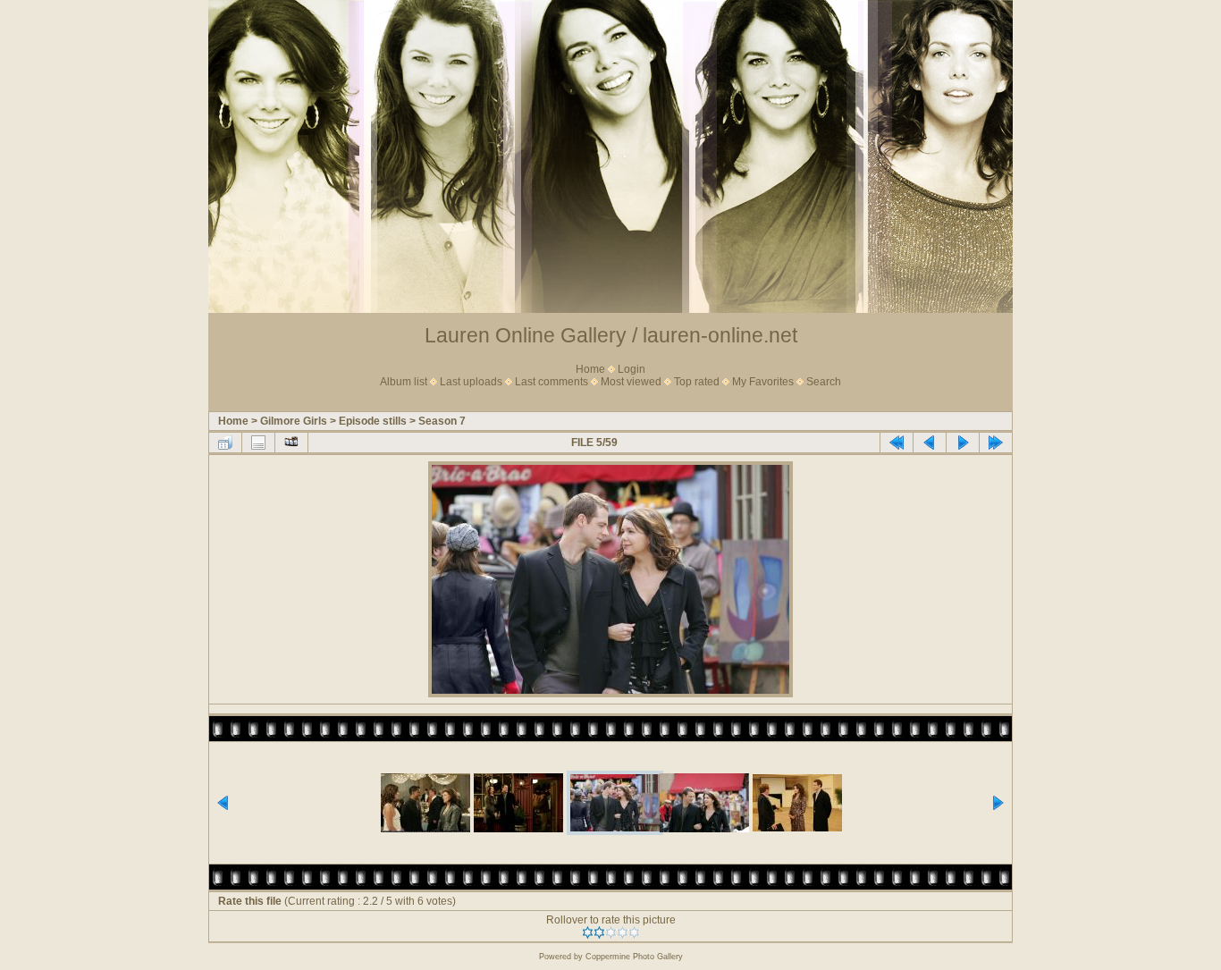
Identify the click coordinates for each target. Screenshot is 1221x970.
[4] (622, 932)
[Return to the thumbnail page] (225, 442)
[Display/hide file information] (258, 442)
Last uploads (471, 381)
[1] (588, 932)
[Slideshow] (291, 442)
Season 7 (442, 421)
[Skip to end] (996, 442)
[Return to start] (896, 442)
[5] (634, 932)
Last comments (551, 381)
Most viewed (631, 381)
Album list (403, 381)
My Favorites (763, 381)
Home (590, 369)
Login (631, 369)
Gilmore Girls (293, 421)
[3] (611, 932)
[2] (599, 932)
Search (823, 381)
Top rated (697, 381)
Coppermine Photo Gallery (634, 956)
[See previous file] (930, 442)
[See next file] (963, 442)
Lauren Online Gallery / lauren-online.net (611, 335)
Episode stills (373, 421)
